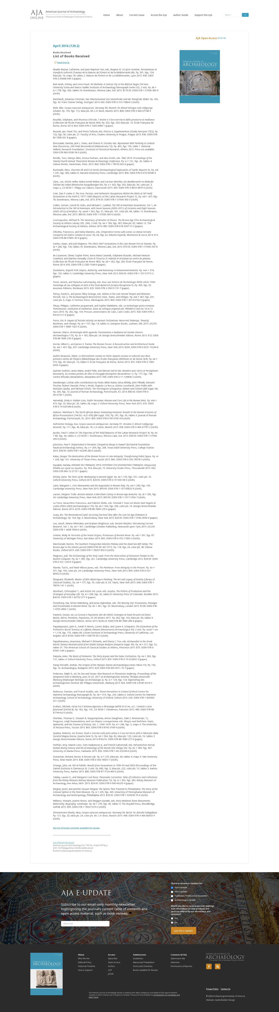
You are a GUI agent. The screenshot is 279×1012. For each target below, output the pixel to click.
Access (111, 954)
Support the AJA (203, 14)
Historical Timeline (86, 966)
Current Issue (136, 14)
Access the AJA (159, 14)
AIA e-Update (181, 891)
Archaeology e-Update (185, 900)
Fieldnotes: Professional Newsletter (191, 895)
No (176, 922)
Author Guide (180, 14)
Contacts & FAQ (179, 954)
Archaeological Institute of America (229, 996)
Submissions (139, 954)
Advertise (175, 962)
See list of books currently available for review (76, 828)
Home (106, 14)
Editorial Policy (84, 962)
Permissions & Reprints (181, 966)
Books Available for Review (145, 970)
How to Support (85, 970)
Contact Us (225, 989)
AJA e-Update (181, 887)
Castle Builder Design (225, 1000)
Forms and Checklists (142, 966)
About (119, 14)
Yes (176, 918)
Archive (111, 966)
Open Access (114, 962)
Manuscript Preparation (143, 962)
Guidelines (138, 958)
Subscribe (112, 958)
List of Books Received (63, 842)
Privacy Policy (212, 989)
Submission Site (178, 958)
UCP (110, 970)
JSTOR (110, 974)
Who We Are (83, 958)
